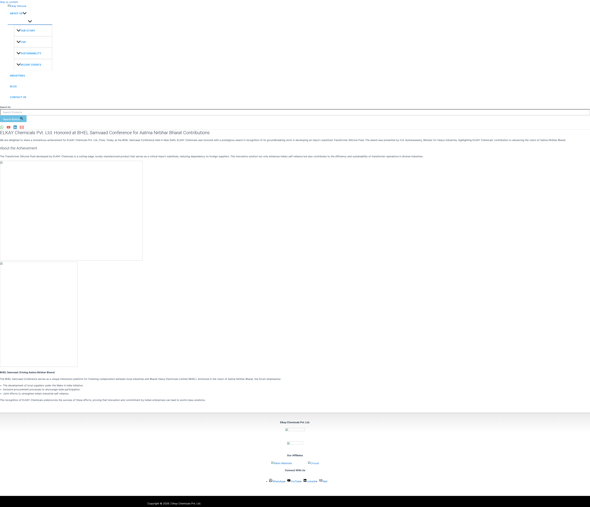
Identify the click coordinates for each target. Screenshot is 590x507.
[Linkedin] (15, 128)
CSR (23, 42)
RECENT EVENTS (31, 64)
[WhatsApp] (2, 128)
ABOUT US (16, 13)
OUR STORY (28, 30)
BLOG (13, 86)
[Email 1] (22, 128)
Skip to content (9, 2)
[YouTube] (8, 128)
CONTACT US (18, 97)
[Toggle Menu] (30, 22)
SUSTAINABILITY (31, 53)
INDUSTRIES (17, 75)
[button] (25, 13)
